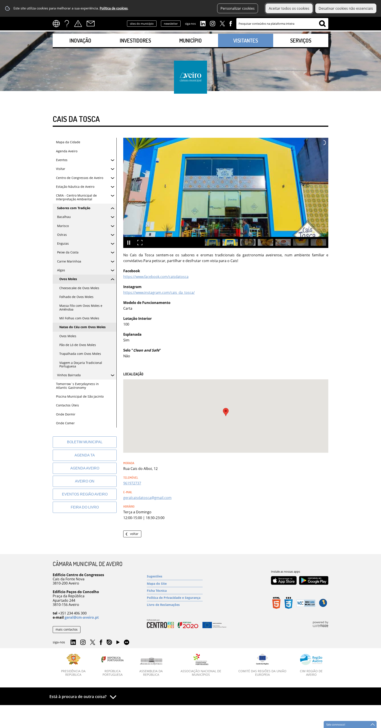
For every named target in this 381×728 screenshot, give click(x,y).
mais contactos (67, 629)
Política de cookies (114, 8)
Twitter (222, 23)
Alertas (78, 23)
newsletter (171, 24)
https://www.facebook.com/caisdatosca (156, 276)
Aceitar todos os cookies (289, 8)
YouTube (118, 643)
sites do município (142, 24)
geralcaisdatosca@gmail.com (147, 497)
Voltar (134, 534)
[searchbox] (282, 23)
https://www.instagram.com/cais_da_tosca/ (159, 292)
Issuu (109, 642)
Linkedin (202, 23)
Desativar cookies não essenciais (346, 8)
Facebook (230, 23)
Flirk (126, 642)
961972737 (132, 483)
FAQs (66, 23)
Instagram (212, 23)
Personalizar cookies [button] (237, 8)
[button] (226, 412)
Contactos (91, 23)
